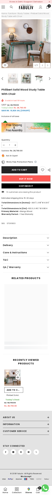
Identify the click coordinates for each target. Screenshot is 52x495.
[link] (26, 343)
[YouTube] (28, 452)
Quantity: (5, 140)
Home (4, 13)
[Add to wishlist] (42, 169)
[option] (26, 43)
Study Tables (23, 13)
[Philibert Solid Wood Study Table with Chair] (12, 378)
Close (49, 2)
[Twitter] (36, 452)
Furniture (12, 13)
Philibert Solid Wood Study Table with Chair (12, 395)
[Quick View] (18, 377)
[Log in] (40, 7)
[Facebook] (5, 452)
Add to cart (20, 169)
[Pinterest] (21, 452)
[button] (42, 65)
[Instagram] (13, 452)
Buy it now (26, 178)
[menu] (3, 7)
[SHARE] (48, 170)
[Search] (11, 7)
